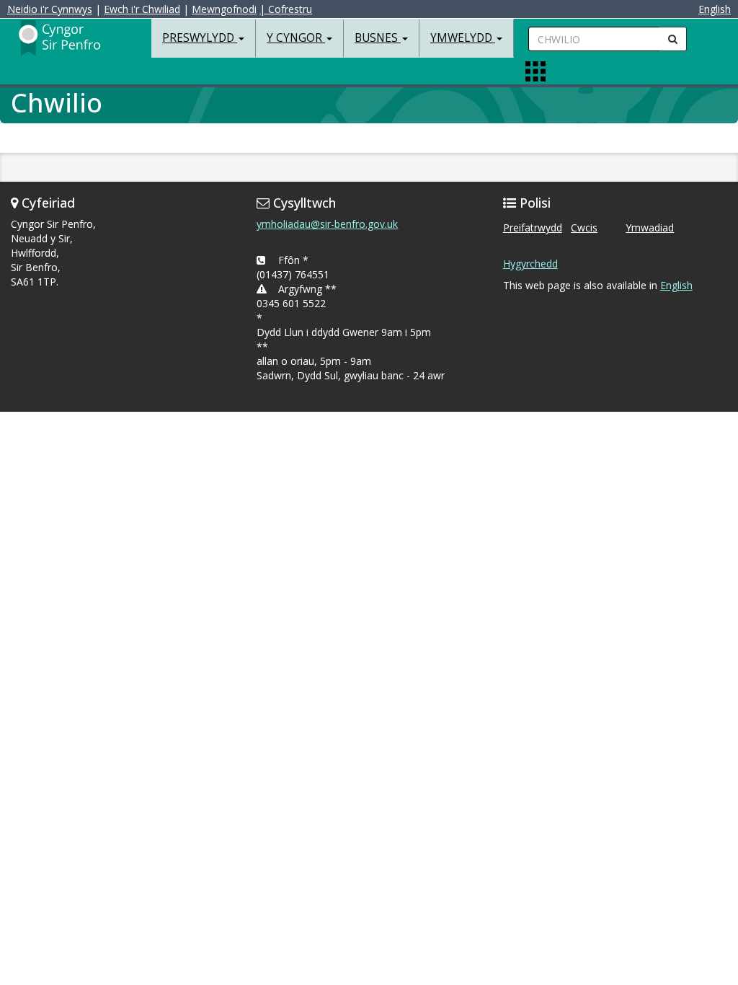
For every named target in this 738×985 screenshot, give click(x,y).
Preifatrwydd (532, 227)
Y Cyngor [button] (296, 37)
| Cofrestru (285, 9)
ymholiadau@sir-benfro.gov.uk (327, 224)
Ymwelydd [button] (462, 37)
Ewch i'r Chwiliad (142, 9)
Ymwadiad (650, 227)
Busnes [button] (378, 37)
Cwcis (584, 227)
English (714, 9)
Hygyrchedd (530, 263)
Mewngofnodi (224, 9)
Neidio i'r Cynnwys (49, 9)
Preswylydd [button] (199, 37)
